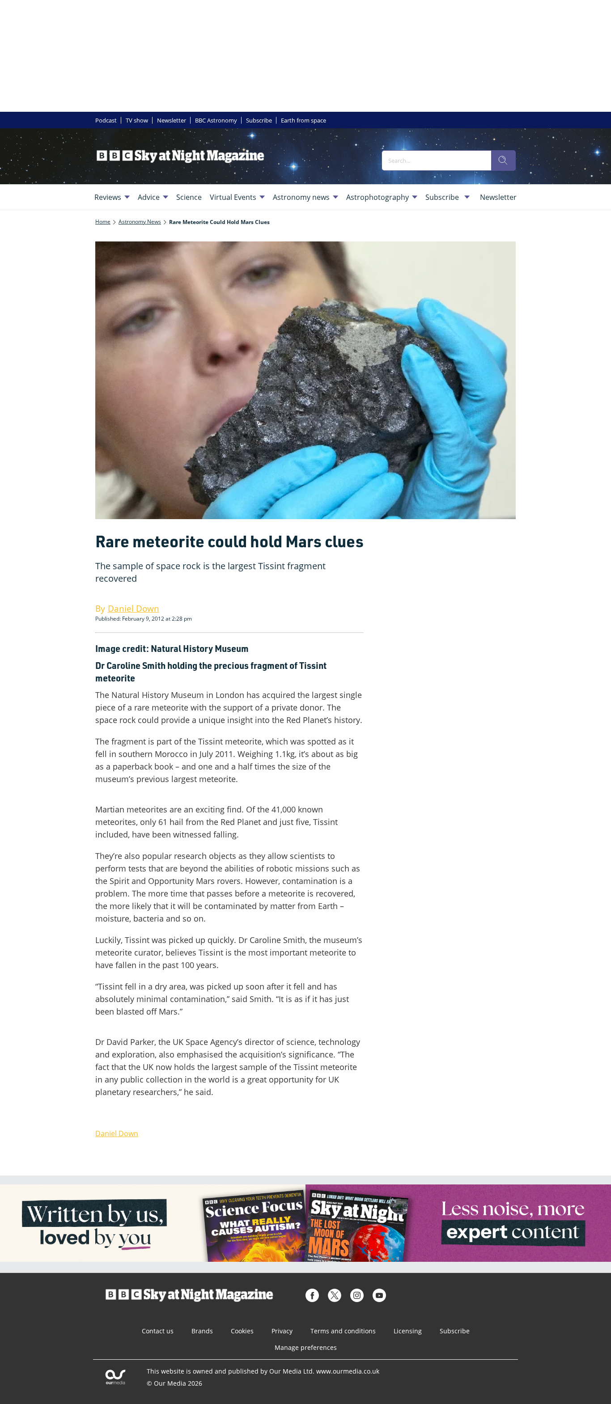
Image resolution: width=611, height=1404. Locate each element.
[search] (503, 160)
